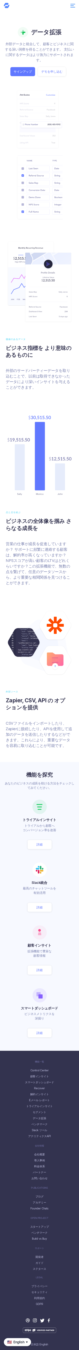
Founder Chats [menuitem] (39, 1208)
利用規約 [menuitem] (39, 1298)
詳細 (39, 844)
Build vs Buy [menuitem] (39, 1238)
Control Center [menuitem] (39, 1070)
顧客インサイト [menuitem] (39, 1076)
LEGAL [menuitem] (39, 1277)
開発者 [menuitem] (39, 1256)
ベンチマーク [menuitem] (39, 1124)
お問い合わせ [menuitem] (39, 1178)
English (44, 1344)
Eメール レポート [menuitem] (39, 1100)
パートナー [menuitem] (39, 1172)
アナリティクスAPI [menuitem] (39, 1136)
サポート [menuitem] (39, 1248)
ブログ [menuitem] (39, 1196)
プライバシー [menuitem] (39, 1286)
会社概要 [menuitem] (39, 1154)
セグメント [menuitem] (39, 1112)
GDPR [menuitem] (39, 1304)
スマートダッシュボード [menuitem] (39, 1082)
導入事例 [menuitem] (39, 1160)
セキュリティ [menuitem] (39, 1292)
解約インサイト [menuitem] (39, 1094)
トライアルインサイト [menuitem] (39, 1106)
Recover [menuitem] (39, 1088)
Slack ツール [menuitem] (39, 1130)
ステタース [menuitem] (39, 1268)
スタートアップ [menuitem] (39, 1226)
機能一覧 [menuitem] (39, 1061)
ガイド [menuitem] (39, 1262)
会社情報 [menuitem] (39, 1145)
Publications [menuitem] (39, 1188)
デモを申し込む (52, 71)
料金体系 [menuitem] (39, 1166)
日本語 (35, 1344)
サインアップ (23, 71)
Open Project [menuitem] (39, 1218)
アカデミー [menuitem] (39, 1202)
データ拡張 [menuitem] (39, 1118)
